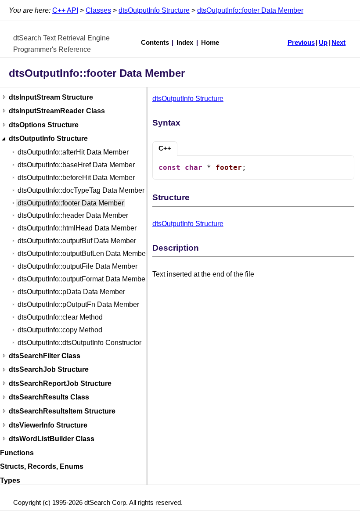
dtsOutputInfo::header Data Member (73, 215)
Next (338, 42)
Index (184, 42)
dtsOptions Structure (44, 125)
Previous (301, 42)
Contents (155, 42)
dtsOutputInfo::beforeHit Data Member (76, 177)
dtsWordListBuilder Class (51, 438)
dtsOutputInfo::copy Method (60, 330)
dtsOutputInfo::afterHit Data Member (73, 152)
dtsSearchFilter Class (44, 356)
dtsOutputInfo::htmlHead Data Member (77, 228)
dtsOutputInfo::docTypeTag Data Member (81, 190)
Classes (98, 10)
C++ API (65, 10)
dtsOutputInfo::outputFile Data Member (77, 266)
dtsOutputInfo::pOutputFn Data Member (78, 304)
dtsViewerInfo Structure (48, 425)
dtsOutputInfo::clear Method (60, 317)
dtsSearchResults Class (49, 397)
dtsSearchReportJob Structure (60, 383)
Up (323, 42)
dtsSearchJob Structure (49, 370)
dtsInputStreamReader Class (57, 111)
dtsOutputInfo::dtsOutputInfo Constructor (79, 342)
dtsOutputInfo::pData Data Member (71, 291)
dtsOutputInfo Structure (154, 10)
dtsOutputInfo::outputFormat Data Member (83, 279)
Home (210, 42)
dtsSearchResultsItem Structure (62, 411)
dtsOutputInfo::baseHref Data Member (76, 165)
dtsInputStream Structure (51, 97)
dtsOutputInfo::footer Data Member (250, 10)
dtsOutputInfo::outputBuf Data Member (77, 241)
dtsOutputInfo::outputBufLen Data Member (83, 253)
